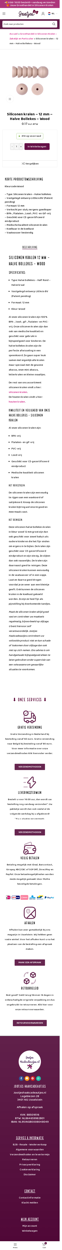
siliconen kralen (18, 392)
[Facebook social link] (21, 1078)
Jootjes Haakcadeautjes (30, 1086)
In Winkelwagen (37, 147)
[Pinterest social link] (32, 1078)
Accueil (14, 34)
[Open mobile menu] (4, 13)
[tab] (29, 247)
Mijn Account (30, 1219)
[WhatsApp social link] (38, 1078)
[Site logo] (28, 13)
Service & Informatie (30, 1137)
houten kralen (17, 402)
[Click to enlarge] (10, 99)
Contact (29, 1190)
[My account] (43, 13)
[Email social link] (27, 1078)
